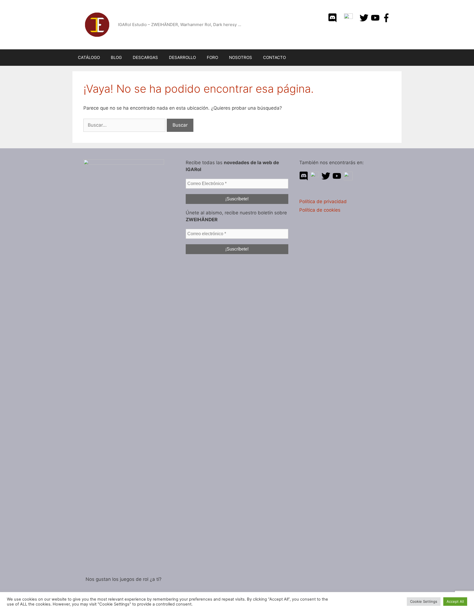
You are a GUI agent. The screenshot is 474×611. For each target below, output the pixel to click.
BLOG (116, 57)
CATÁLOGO (89, 57)
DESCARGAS (145, 57)
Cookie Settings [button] (423, 601)
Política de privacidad (323, 201)
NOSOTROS (240, 57)
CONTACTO (274, 57)
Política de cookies (319, 210)
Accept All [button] (455, 601)
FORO (212, 57)
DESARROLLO (182, 57)
